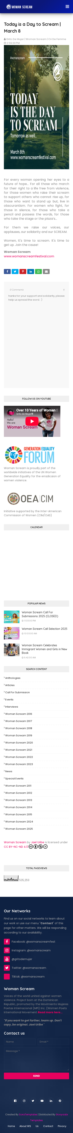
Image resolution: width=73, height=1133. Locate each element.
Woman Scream (15, 842)
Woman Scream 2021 (18, 750)
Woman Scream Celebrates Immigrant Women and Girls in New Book (44, 649)
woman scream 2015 (18, 814)
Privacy (62, 1126)
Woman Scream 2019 (18, 735)
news (8, 771)
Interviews (11, 707)
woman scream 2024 (19, 821)
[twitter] (33, 1101)
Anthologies (12, 678)
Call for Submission (17, 692)
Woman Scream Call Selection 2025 (44, 629)
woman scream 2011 (18, 786)
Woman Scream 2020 (19, 742)
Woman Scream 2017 (18, 721)
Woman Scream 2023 (19, 764)
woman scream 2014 (18, 807)
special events (14, 778)
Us (37, 1126)
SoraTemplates (28, 1114)
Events (9, 699)
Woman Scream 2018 (18, 728)
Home (11, 1126)
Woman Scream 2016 (18, 714)
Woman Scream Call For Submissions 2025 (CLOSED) (40, 614)
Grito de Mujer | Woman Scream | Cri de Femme (36, 39)
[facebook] (15, 1101)
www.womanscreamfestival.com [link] (29, 256)
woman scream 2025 (19, 829)
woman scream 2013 (18, 800)
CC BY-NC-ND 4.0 (16, 847)
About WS (25, 1126)
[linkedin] (51, 1101)
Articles (10, 685)
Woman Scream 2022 (19, 757)
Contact (48, 1126)
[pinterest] (60, 1101)
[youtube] (42, 1101)
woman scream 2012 (18, 793)
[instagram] (24, 1101)
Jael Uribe (37, 842)
